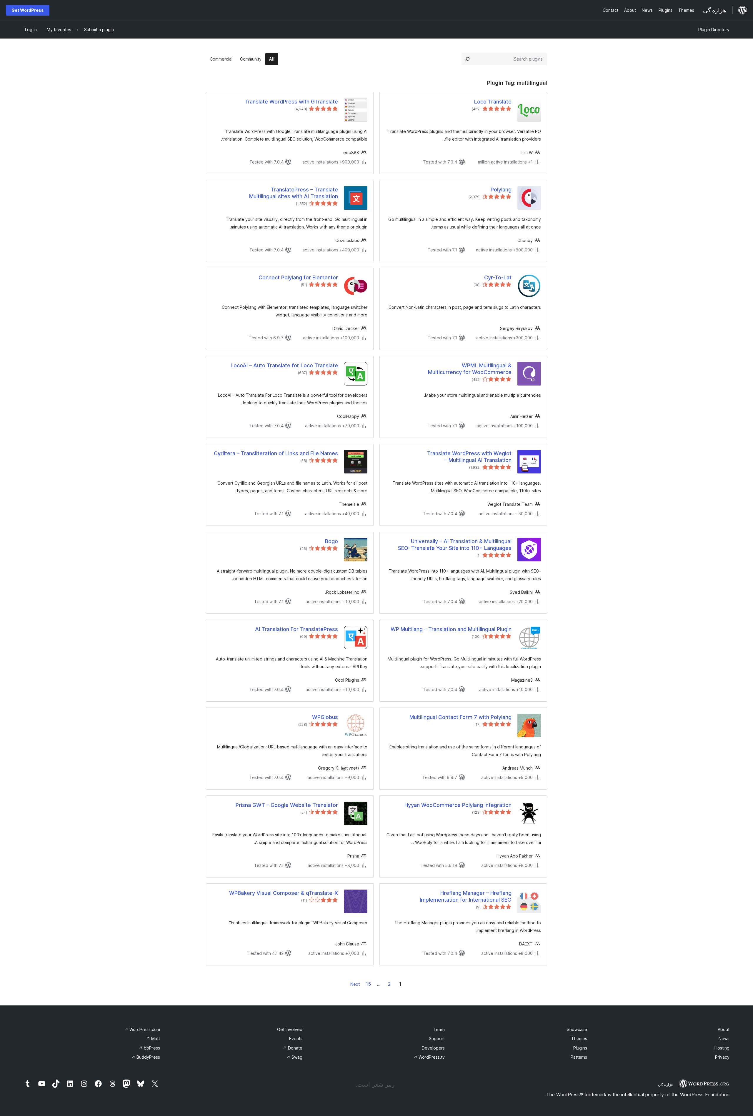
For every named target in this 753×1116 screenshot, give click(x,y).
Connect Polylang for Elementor (298, 277)
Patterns (579, 1057)
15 (368, 984)
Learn (439, 1029)
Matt (153, 1038)
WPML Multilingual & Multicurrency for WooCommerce (470, 368)
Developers (433, 1047)
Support (437, 1038)
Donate (292, 1047)
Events (295, 1038)
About (723, 1029)
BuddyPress (145, 1057)
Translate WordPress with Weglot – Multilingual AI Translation (469, 456)
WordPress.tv (429, 1057)
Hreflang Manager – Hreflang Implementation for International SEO (466, 896)
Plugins (580, 1047)
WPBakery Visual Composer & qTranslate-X (283, 893)
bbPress (149, 1047)
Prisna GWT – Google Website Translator (287, 805)
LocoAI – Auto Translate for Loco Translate (284, 365)
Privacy (722, 1057)
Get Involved (289, 1029)
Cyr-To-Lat (498, 277)
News (724, 1038)
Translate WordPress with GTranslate (291, 102)
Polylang (501, 189)
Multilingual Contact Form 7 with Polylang (460, 717)
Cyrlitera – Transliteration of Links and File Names (276, 453)
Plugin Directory (713, 29)
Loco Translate (493, 102)
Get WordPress (27, 10)
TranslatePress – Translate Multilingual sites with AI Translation (293, 192)
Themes (579, 1038)
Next (355, 984)
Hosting (721, 1047)
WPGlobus (325, 717)
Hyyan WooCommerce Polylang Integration (458, 805)
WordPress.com (142, 1029)
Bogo (331, 541)
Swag (294, 1057)
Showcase (577, 1029)
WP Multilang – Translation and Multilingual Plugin (451, 629)
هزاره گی (665, 1084)
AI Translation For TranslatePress (296, 629)
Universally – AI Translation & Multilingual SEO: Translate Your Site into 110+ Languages (455, 544)
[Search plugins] (467, 59)
